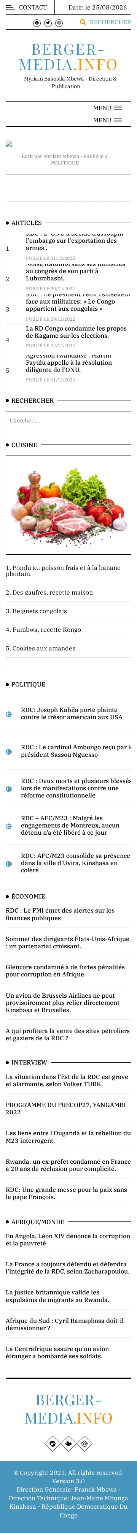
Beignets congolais (40, 611)
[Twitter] (48, 23)
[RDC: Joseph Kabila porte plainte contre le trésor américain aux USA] (9, 714)
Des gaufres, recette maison (53, 592)
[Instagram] (59, 23)
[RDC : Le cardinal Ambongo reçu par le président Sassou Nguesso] (9, 752)
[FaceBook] (37, 23)
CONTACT (33, 7)
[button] (107, 108)
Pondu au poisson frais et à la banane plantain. (63, 570)
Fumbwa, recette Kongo (47, 629)
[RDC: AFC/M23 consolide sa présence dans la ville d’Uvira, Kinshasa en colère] (9, 864)
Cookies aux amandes (44, 648)
